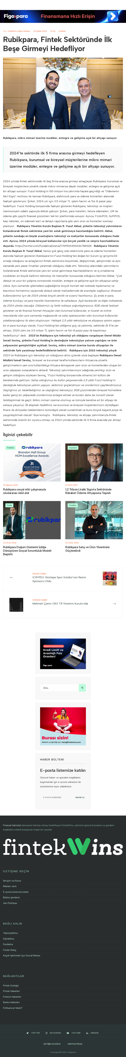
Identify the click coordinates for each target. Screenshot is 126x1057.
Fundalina (8, 944)
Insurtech (73, 447)
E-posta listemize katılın (16, 892)
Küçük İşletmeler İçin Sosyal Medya (21, 955)
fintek (23, 181)
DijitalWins (8, 938)
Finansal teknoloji (12, 825)
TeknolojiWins (10, 933)
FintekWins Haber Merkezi (19, 31)
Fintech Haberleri (12, 996)
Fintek (9, 505)
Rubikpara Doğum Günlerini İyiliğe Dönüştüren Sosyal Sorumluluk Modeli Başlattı (27, 551)
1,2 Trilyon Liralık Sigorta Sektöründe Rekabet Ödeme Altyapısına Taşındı (88, 491)
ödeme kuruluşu (13, 300)
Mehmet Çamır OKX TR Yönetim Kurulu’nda (60, 601)
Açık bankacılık (87, 300)
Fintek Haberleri (11, 991)
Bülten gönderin (11, 897)
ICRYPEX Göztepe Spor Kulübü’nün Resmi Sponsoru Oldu (59, 577)
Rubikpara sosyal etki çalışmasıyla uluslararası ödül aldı (24, 491)
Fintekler (62, 31)
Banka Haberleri (11, 1002)
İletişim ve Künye (12, 880)
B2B (97, 305)
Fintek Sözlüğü (11, 985)
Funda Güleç (9, 950)
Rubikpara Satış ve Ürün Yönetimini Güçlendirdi (87, 549)
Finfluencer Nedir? (12, 1008)
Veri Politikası (10, 903)
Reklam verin (10, 886)
